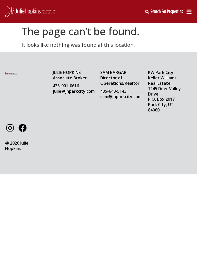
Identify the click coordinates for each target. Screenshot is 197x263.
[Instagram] (10, 128)
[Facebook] (22, 128)
